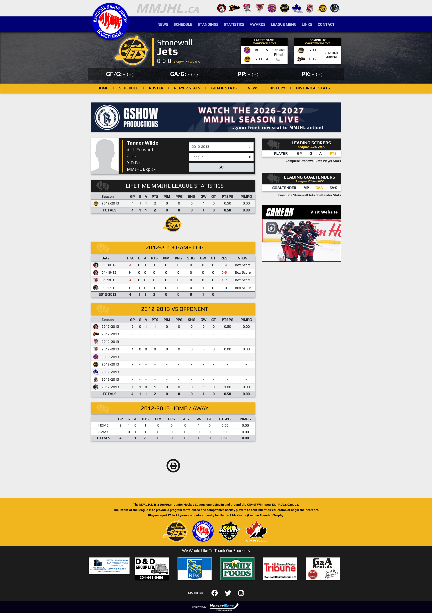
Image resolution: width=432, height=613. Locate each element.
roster (156, 88)
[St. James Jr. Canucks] (297, 8)
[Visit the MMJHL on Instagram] (241, 592)
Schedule (183, 24)
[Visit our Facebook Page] (217, 592)
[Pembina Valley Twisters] (247, 8)
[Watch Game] (278, 59)
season (194, 143)
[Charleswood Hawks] (221, 8)
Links (307, 24)
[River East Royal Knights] (272, 8)
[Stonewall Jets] (322, 8)
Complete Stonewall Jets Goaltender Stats (309, 195)
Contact (326, 24)
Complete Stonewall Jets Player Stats (313, 161)
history (277, 88)
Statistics (234, 24)
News (163, 24)
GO (221, 167)
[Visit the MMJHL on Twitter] (231, 592)
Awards (258, 24)
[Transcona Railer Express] (335, 8)
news (253, 88)
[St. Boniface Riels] (284, 8)
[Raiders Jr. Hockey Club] (259, 8)
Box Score (243, 265)
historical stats (313, 88)
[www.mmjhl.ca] (110, 37)
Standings (208, 24)
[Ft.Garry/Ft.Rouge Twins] (234, 8)
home (102, 88)
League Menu (283, 24)
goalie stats (224, 88)
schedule (128, 88)
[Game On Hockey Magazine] (301, 233)
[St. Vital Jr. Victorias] (310, 8)
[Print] (173, 465)
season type (198, 155)
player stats (187, 88)
